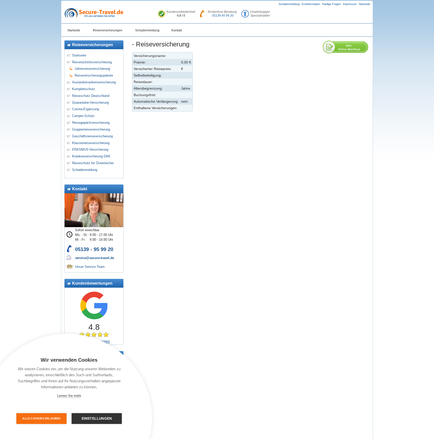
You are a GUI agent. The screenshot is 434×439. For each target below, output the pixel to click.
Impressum (350, 4)
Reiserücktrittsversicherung (92, 62)
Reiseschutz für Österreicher (93, 163)
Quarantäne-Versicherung (90, 102)
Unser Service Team (90, 267)
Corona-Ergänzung (85, 109)
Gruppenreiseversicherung (91, 129)
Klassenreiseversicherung (91, 143)
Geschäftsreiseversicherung (92, 136)
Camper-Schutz (83, 116)
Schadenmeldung (289, 4)
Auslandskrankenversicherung (94, 82)
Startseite (364, 4)
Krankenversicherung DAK (91, 156)
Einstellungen (97, 418)
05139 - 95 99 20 (94, 249)
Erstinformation (311, 4)
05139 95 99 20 (223, 15)
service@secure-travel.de (94, 258)
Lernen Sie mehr (69, 396)
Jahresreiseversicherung (92, 69)
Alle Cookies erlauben (41, 418)
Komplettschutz (83, 89)
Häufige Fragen (331, 4)
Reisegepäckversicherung (91, 122)
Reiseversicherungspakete (94, 75)
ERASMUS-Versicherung (90, 149)
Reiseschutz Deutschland (90, 96)
